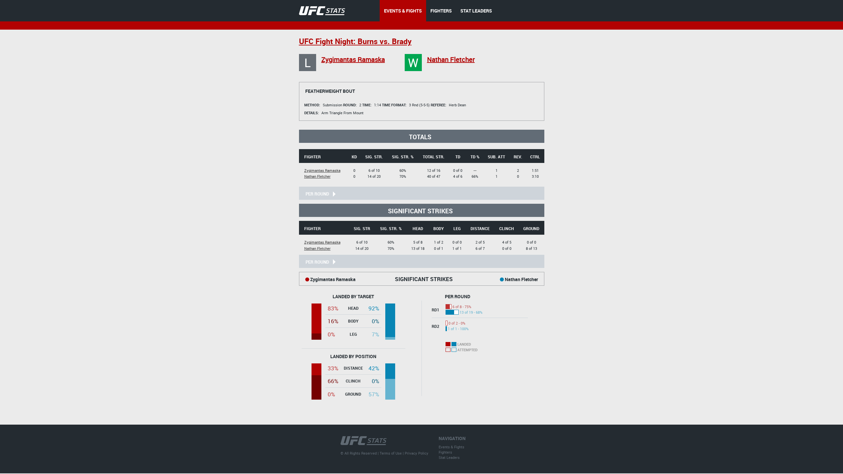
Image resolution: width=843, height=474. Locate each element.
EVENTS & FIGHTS (403, 11)
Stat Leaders (449, 457)
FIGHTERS (441, 11)
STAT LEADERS (476, 11)
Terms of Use (391, 453)
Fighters (445, 452)
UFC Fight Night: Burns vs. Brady (355, 41)
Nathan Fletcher (451, 59)
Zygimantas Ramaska (353, 59)
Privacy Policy (416, 453)
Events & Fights (451, 446)
